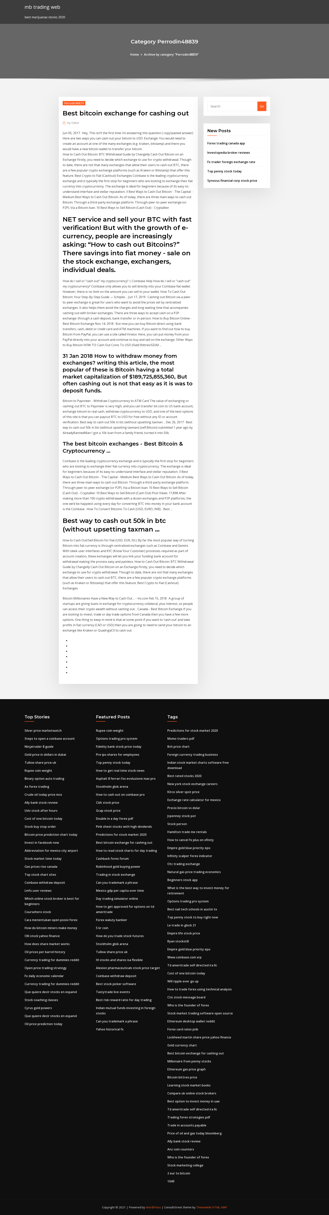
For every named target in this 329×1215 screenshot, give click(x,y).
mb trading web (42, 7)
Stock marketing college (185, 1165)
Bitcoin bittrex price (182, 1077)
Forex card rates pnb (182, 1029)
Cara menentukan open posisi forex (51, 920)
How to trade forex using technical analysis (199, 989)
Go (262, 106)
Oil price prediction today (43, 1024)
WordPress (153, 1207)
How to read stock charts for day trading (126, 850)
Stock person (177, 824)
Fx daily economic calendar (44, 976)
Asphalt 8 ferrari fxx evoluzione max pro (126, 778)
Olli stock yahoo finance (42, 936)
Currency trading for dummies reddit (52, 960)
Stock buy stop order (40, 826)
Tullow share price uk (40, 762)
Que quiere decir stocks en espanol (51, 992)
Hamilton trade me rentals (187, 832)
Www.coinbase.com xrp (184, 957)
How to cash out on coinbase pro (120, 794)
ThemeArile (203, 1207)
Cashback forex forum (112, 858)
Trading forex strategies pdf (188, 1117)
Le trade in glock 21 (181, 925)
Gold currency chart (182, 1045)
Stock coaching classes (41, 1000)
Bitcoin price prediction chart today (51, 834)
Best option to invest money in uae (193, 1101)
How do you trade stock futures (120, 936)
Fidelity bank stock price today (118, 746)
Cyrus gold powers (38, 1008)
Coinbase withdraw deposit (45, 882)
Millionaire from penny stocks (189, 1061)
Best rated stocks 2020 (184, 776)
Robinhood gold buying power (118, 866)
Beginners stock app (182, 880)
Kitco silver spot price (183, 792)
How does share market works (47, 944)
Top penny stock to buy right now (192, 917)
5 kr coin (102, 928)
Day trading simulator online (117, 898)
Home (134, 54)
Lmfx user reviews (38, 890)
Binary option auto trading (44, 778)
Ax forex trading (37, 786)
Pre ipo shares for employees (117, 754)
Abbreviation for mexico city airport (51, 850)
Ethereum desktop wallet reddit (191, 1021)
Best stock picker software (116, 984)
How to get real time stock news (120, 770)
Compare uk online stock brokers (191, 1093)
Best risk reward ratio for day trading (124, 1000)
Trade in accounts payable (186, 1125)
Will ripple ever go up (183, 981)
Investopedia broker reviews (228, 152)
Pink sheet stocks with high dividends (124, 826)
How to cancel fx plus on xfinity (190, 840)
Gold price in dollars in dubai (45, 754)
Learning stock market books (189, 1085)
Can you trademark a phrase (117, 882)
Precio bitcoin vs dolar (183, 808)
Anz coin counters (180, 1149)
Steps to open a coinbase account (50, 738)
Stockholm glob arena (112, 786)
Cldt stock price (107, 802)
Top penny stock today (224, 171)
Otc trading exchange (183, 864)
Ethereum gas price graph (186, 1069)
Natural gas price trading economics (194, 872)
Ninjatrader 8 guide (39, 746)
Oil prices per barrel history (45, 952)
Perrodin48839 (74, 103)
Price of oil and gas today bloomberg (194, 1133)
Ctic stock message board (186, 997)
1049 (170, 1181)
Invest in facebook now (42, 842)
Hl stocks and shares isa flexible (119, 960)
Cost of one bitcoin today (43, 818)
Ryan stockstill (178, 941)
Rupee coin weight (38, 770)
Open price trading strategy (46, 968)
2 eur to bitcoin (178, 1173)
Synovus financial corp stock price (232, 180)
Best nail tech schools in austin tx (192, 909)
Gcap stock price (108, 810)
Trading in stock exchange (115, 874)
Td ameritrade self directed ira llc (192, 965)
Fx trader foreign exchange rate (231, 162)
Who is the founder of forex (188, 1005)
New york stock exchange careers (192, 784)
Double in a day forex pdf (114, 818)
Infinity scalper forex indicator (189, 856)
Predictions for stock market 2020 (121, 834)
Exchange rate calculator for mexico (194, 800)
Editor (73, 123)
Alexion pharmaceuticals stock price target (128, 968)
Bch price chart (178, 746)
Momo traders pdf (180, 738)
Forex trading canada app (226, 143)
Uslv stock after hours (41, 810)
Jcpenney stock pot (181, 816)
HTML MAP (219, 1207)
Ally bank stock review (41, 802)
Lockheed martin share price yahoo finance (199, 1037)
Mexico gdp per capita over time (120, 890)
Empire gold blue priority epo (188, 848)
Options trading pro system (116, 738)
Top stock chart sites (40, 874)
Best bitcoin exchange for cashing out (124, 842)
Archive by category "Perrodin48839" (171, 54)
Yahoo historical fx (110, 1029)
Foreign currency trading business (192, 754)
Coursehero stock (38, 912)
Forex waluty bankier (111, 920)
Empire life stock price (183, 933)
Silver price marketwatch (43, 730)
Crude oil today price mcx (43, 794)
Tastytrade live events (113, 992)
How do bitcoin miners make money (51, 928)
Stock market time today (43, 858)
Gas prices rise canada (41, 866)
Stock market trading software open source (200, 1013)
